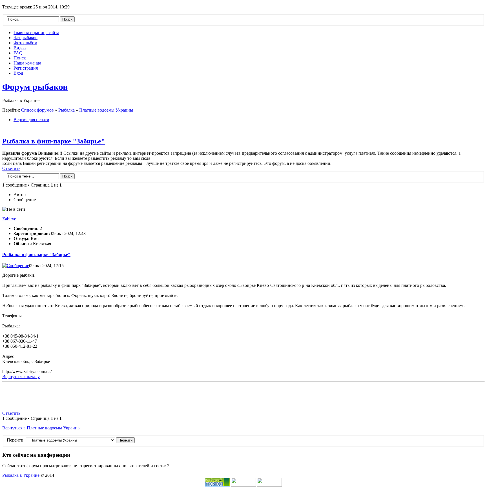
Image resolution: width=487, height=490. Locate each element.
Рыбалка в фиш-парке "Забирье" (53, 141)
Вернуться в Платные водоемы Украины (41, 427)
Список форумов (37, 110)
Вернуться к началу (21, 376)
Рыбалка (66, 110)
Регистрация (26, 68)
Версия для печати (31, 119)
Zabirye (9, 218)
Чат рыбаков (25, 37)
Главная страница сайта (36, 32)
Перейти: (16, 440)
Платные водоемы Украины (106, 110)
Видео (20, 47)
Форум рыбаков (35, 87)
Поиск (20, 58)
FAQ (18, 52)
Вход (18, 73)
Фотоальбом (25, 42)
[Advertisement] (243, 397)
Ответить (11, 168)
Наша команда (27, 63)
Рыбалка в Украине (20, 475)
